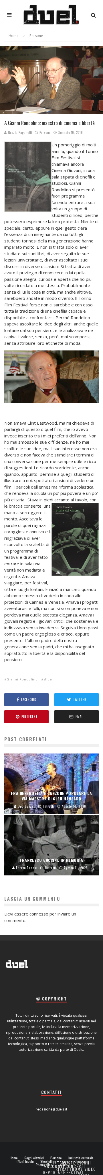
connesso (38, 914)
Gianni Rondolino (22, 679)
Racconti (54, 1166)
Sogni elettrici (34, 1158)
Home (14, 1158)
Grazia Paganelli (19, 132)
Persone (45, 132)
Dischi (84, 1163)
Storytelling (48, 1161)
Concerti (75, 1166)
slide (47, 679)
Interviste (64, 1163)
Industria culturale (81, 1158)
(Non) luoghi (25, 1161)
